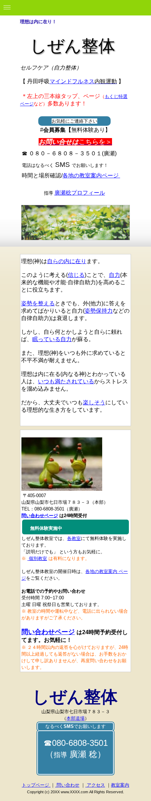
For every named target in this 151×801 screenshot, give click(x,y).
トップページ (36, 785)
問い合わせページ (48, 632)
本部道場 (75, 718)
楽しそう (94, 402)
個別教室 (37, 558)
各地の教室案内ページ (91, 175)
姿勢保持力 (99, 311)
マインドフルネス (83, 81)
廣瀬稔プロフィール (79, 193)
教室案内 (120, 785)
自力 (114, 275)
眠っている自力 (52, 339)
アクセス (95, 785)
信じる (76, 275)
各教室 (74, 538)
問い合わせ (67, 785)
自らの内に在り (66, 261)
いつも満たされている (66, 381)
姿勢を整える (38, 303)
